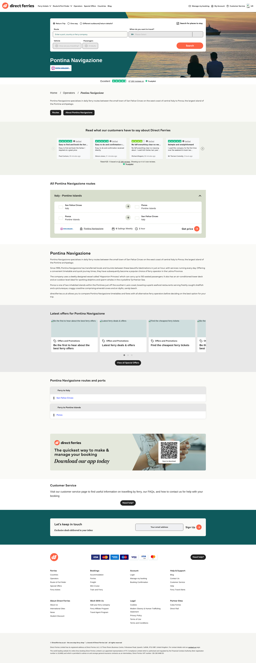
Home (53, 92)
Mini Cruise (94, 586)
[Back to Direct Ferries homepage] (18, 6)
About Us (54, 605)
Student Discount (57, 616)
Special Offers (90, 6)
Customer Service (177, 582)
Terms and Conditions (139, 623)
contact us (192, 647)
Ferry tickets (55, 590)
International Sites (57, 608)
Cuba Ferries (175, 605)
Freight (93, 582)
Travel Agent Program (99, 612)
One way (74, 23)
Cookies (133, 605)
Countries (102, 6)
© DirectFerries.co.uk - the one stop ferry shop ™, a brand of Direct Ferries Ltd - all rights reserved (86, 643)
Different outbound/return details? (98, 23)
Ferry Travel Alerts (177, 590)
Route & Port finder (58, 582)
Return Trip (60, 23)
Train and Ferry (96, 590)
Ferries (93, 578)
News (52, 612)
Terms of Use (135, 619)
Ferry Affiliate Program (99, 608)
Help (172, 586)
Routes (55, 112)
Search (190, 45)
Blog (110, 6)
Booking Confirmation (139, 582)
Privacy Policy (136, 615)
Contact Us (174, 578)
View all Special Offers (128, 363)
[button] (128, 196)
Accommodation (96, 575)
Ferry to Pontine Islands (69, 407)
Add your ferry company (100, 605)
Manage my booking (138, 578)
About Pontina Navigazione (78, 112)
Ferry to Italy (64, 390)
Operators (78, 6)
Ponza (59, 415)
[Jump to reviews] (128, 81)
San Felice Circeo (65, 398)
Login (132, 575)
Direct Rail (174, 608)
